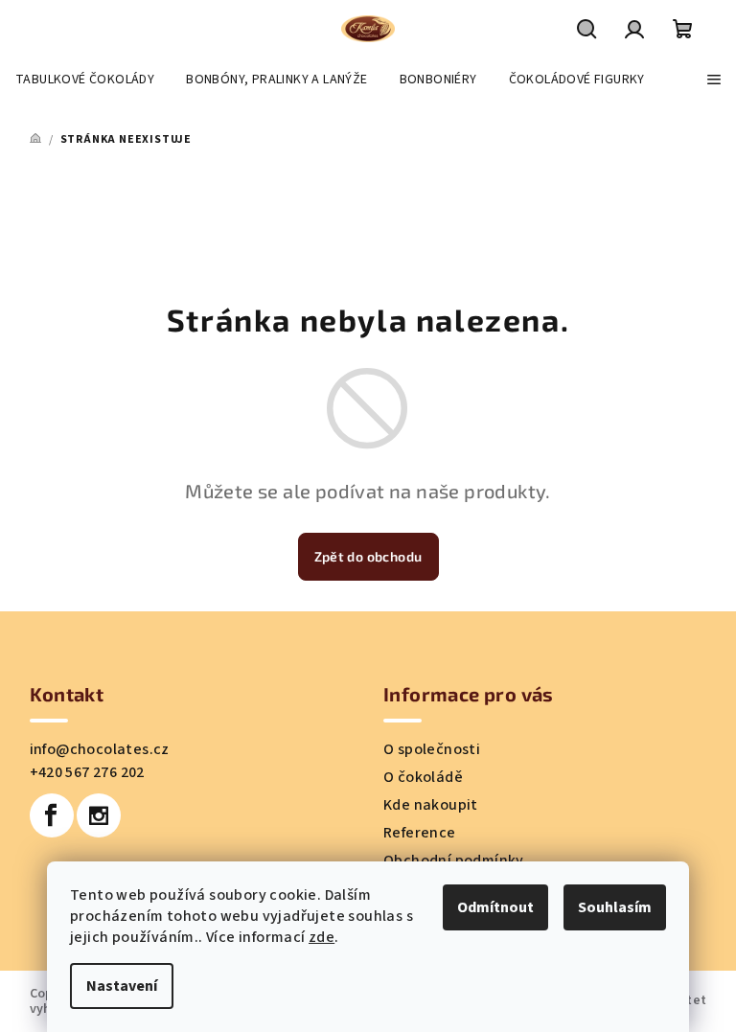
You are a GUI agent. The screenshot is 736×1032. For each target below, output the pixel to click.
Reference (419, 832)
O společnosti (431, 749)
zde (321, 937)
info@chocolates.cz (100, 749)
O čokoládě (423, 777)
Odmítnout (495, 907)
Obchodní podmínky (453, 860)
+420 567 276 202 (87, 772)
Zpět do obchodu (368, 556)
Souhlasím (615, 907)
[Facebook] (52, 815)
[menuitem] (85, 79)
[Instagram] (99, 815)
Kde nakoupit (430, 804)
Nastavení (121, 986)
